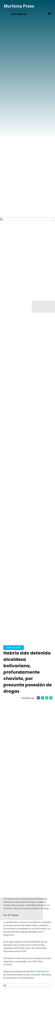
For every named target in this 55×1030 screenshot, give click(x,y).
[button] (49, 13)
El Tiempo (13, 915)
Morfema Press (19, 6)
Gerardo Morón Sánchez (34, 971)
